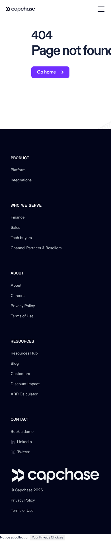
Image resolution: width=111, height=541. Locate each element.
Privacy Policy (23, 306)
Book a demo (22, 432)
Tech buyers (21, 238)
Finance (18, 218)
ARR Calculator (24, 395)
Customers (20, 374)
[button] (100, 9)
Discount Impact (25, 384)
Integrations (21, 181)
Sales (15, 228)
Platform (18, 170)
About (16, 286)
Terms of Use (22, 316)
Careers (18, 296)
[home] (21, 9)
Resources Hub (24, 354)
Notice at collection (14, 537)
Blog (15, 364)
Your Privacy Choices (47, 537)
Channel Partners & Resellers (36, 248)
